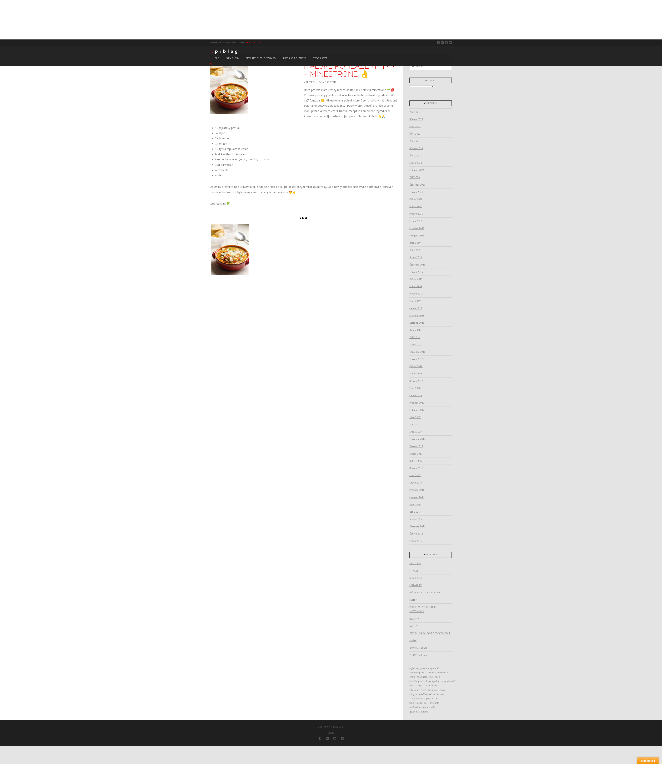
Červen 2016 (416, 533)
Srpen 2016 (415, 519)
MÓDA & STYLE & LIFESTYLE (424, 592)
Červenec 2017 (417, 439)
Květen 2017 (416, 453)
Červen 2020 (416, 191)
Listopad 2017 (416, 409)
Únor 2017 (415, 475)
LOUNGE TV (415, 585)
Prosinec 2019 (416, 228)
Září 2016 (414, 511)
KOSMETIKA (415, 577)
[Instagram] (450, 42)
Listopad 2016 (416, 497)
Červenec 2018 (417, 351)
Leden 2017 (415, 482)
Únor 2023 (415, 126)
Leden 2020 (415, 221)
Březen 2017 (416, 468)
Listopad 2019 (416, 235)
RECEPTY (310, 82)
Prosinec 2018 (416, 315)
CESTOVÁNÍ (415, 563)
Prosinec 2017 (416, 402)
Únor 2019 (415, 301)
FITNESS (413, 570)
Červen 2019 (416, 271)
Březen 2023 (416, 119)
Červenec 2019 (417, 264)
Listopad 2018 (416, 322)
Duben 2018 (415, 373)
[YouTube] (446, 42)
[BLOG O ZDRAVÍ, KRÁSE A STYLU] (225, 51)
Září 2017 (414, 424)
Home (331, 732)
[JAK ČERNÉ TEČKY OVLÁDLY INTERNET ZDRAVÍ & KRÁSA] (2, 19)
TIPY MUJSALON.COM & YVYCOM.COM (429, 633)
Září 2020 (414, 177)
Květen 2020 (416, 199)
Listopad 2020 (416, 170)
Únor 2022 (415, 133)
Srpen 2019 (415, 257)
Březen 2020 (416, 213)
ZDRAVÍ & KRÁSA (418, 655)
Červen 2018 (416, 359)
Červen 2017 (416, 446)
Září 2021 (414, 140)
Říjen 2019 (415, 242)
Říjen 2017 (415, 417)
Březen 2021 (416, 148)
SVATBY (413, 626)
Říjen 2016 (415, 504)
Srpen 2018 (415, 344)
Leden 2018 (415, 395)
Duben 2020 (415, 206)
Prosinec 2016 (416, 489)
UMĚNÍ (413, 640)
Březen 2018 (416, 381)
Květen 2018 (416, 366)
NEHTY (413, 599)
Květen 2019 (416, 279)
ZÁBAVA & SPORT (418, 647)
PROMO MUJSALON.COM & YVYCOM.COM (423, 609)
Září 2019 (414, 250)
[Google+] (442, 42)
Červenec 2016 (417, 526)
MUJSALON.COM (253, 42)
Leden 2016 (415, 540)
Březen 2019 (416, 293)
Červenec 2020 (417, 184)
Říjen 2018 (415, 330)
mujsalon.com (337, 727)
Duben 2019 (415, 286)
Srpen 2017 (415, 431)
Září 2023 (414, 112)
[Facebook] (438, 42)
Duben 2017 (415, 460)
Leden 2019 (415, 308)
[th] (230, 249)
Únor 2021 (415, 155)
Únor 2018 (415, 388)
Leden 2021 (415, 162)
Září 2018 (414, 337)
